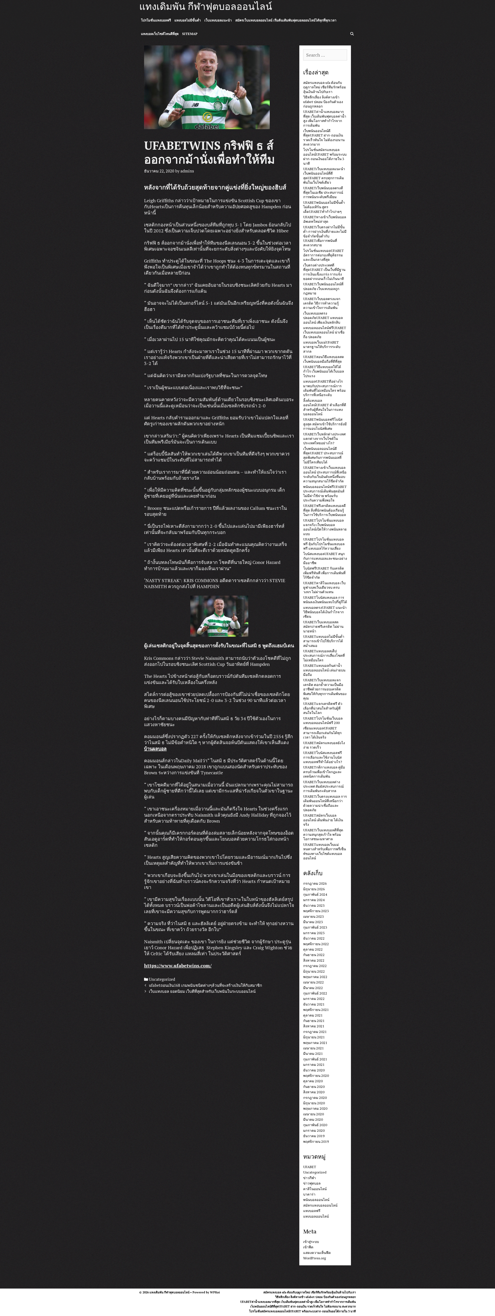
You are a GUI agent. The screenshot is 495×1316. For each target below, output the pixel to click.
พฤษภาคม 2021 (315, 1042)
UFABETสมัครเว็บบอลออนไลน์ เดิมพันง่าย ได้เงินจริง (323, 820)
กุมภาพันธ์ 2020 (315, 1124)
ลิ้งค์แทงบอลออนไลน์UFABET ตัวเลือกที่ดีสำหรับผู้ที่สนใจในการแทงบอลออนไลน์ (324, 407)
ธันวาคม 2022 (314, 938)
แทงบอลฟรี (311, 1210)
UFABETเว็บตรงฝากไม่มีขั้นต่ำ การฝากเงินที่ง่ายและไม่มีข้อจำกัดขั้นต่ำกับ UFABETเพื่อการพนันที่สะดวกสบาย (324, 236)
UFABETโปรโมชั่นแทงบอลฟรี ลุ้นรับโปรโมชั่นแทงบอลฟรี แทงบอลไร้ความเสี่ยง (324, 544)
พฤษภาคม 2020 (315, 1108)
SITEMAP (189, 34)
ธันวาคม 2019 (314, 1135)
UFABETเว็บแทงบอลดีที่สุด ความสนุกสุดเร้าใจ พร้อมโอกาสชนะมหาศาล (323, 834)
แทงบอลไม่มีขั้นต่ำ (187, 20)
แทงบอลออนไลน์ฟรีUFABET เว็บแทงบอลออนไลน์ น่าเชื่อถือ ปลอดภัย (324, 332)
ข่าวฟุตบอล (312, 1183)
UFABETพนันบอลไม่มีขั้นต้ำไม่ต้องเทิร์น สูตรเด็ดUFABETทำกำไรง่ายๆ (324, 207)
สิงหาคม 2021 (313, 1026)
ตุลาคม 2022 (313, 949)
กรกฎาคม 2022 (315, 965)
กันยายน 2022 (314, 954)
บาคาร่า (309, 1194)
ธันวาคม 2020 (314, 1070)
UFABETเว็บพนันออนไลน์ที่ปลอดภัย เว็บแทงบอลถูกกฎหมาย (323, 288)
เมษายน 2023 (313, 916)
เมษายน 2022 (313, 982)
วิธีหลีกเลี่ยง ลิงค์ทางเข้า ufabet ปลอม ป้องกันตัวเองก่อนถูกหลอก (323, 101)
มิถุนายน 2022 (314, 971)
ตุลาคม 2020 (313, 1081)
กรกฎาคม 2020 (315, 1097)
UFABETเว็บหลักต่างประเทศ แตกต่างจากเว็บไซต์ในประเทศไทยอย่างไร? (324, 438)
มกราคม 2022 (314, 998)
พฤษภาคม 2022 (315, 976)
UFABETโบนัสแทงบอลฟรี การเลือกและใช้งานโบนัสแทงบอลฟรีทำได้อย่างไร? (322, 757)
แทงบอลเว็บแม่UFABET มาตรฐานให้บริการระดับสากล (321, 347)
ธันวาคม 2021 (314, 1004)
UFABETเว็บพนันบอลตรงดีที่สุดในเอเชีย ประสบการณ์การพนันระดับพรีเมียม (323, 192)
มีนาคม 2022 (313, 987)
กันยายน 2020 (314, 1086)
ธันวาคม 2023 (314, 905)
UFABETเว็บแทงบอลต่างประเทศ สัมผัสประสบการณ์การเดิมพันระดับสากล (323, 786)
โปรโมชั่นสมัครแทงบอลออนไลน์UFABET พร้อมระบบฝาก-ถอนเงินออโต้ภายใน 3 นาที (324, 156)
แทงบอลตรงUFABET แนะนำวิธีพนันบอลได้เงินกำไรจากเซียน (324, 612)
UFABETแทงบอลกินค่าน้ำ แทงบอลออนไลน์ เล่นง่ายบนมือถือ (324, 670)
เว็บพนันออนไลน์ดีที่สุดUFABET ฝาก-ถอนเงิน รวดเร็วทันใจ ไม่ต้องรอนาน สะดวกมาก (324, 137)
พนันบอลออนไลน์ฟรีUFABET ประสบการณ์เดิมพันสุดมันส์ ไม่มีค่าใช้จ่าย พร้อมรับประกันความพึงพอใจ (325, 493)
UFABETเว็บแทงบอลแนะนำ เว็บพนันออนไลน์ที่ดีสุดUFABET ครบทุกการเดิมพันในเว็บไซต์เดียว (324, 175)
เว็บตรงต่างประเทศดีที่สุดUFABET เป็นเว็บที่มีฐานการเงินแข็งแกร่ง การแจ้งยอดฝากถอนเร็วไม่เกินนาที (324, 272)
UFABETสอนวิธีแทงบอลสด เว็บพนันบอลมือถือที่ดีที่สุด (323, 358)
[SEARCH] (352, 34)
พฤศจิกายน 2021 (316, 1009)
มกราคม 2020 (314, 1130)
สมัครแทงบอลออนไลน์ (320, 1205)
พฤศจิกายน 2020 (316, 1075)
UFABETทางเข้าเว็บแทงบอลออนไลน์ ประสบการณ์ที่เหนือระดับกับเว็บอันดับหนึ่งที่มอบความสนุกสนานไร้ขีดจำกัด (324, 474)
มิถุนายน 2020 (314, 1103)
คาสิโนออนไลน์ (315, 1188)
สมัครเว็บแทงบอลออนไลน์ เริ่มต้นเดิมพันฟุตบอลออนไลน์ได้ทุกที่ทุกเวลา (285, 20)
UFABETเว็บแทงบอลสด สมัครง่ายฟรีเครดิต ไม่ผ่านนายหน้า (323, 626)
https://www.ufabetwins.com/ (178, 965)
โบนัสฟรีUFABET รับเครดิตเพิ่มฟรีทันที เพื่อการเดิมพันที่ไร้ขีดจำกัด (324, 573)
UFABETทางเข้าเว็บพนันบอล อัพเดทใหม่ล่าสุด (324, 219)
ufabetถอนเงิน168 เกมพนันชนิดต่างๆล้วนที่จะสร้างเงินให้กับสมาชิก (205, 985)
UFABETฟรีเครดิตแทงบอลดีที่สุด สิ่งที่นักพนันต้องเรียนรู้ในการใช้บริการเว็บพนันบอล (324, 510)
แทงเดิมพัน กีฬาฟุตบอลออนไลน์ (205, 7)
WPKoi (215, 1292)
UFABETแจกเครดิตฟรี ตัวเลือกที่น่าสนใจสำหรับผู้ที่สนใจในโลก (322, 708)
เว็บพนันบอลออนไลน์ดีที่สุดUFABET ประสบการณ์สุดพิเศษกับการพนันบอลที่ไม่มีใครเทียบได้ (323, 455)
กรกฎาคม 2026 (315, 883)
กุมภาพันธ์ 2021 (315, 1059)
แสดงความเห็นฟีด (317, 1252)
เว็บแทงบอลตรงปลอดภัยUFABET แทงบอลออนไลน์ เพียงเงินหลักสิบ (323, 318)
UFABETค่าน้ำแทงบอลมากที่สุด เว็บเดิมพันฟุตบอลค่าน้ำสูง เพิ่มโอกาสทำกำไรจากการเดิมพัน (324, 118)
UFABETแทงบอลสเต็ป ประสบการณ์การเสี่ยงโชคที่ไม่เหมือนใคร (324, 655)
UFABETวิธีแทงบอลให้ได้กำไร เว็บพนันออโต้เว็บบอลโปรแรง (323, 371)
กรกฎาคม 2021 (315, 1031)
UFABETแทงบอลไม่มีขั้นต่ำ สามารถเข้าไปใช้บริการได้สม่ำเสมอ (323, 641)
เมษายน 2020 (313, 1114)
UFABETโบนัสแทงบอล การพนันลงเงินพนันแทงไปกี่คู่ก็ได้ (325, 599)
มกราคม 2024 (314, 899)
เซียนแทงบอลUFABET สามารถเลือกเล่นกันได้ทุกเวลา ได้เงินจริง (322, 732)
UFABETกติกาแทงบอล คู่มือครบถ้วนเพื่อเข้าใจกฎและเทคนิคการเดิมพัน (324, 772)
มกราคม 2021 (314, 1064)
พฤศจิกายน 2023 (316, 910)
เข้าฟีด (308, 1247)
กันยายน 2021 (314, 1020)
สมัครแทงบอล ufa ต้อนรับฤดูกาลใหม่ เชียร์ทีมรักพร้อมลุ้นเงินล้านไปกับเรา (324, 87)
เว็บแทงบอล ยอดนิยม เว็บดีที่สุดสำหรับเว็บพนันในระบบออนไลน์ (202, 991)
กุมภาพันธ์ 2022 (315, 993)
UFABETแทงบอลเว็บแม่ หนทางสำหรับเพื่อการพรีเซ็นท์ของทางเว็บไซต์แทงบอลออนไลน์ (324, 851)
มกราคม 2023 (314, 932)
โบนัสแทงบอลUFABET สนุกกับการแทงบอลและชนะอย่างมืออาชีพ (325, 558)
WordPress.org (314, 1258)
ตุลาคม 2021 (313, 1015)
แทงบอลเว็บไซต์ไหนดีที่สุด (160, 34)
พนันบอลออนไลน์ (316, 1199)
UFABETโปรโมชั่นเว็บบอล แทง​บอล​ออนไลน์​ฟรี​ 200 (323, 720)
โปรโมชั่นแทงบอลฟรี (156, 20)
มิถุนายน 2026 (314, 889)
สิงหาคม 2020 (313, 1092)
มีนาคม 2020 (313, 1119)
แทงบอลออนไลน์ (316, 1216)
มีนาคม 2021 (313, 1053)
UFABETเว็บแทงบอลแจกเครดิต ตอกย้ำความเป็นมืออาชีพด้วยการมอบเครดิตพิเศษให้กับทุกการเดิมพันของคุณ (324, 689)
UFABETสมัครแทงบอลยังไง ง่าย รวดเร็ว (324, 745)
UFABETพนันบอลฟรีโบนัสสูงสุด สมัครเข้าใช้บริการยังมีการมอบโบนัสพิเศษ (325, 424)
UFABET (309, 1166)
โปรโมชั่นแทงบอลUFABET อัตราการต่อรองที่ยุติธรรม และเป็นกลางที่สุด (323, 255)
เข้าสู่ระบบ (311, 1241)
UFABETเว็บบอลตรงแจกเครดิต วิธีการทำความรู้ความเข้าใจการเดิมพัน (321, 303)
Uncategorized (162, 979)
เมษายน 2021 (313, 1048)
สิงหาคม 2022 (313, 960)
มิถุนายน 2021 (314, 1037)
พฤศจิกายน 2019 (316, 1141)
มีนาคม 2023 (313, 921)
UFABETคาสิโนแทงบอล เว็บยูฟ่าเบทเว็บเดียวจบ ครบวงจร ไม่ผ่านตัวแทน (324, 587)
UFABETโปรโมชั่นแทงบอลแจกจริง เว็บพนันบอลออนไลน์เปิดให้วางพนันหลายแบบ (325, 527)
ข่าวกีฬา (309, 1177)
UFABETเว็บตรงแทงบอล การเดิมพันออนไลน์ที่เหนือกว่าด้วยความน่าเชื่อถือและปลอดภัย (325, 803)
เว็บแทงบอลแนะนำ (218, 20)
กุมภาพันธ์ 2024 (315, 894)
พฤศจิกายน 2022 (316, 944)
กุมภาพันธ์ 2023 (315, 927)
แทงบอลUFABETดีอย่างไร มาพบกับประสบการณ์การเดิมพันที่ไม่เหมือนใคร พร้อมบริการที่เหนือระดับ (324, 388)
